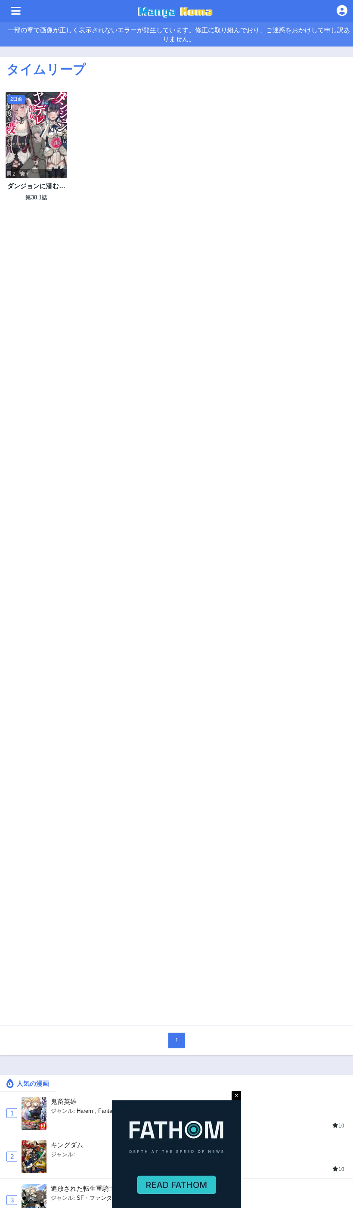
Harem (85, 1111)
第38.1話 (36, 197)
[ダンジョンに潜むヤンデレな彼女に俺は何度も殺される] (36, 135)
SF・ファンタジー (100, 1198)
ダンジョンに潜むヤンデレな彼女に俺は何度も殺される (36, 186)
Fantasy (108, 1111)
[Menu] (16, 11)
